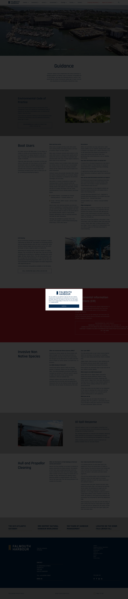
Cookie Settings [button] (54, 302)
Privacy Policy (59, 300)
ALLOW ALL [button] (64, 306)
